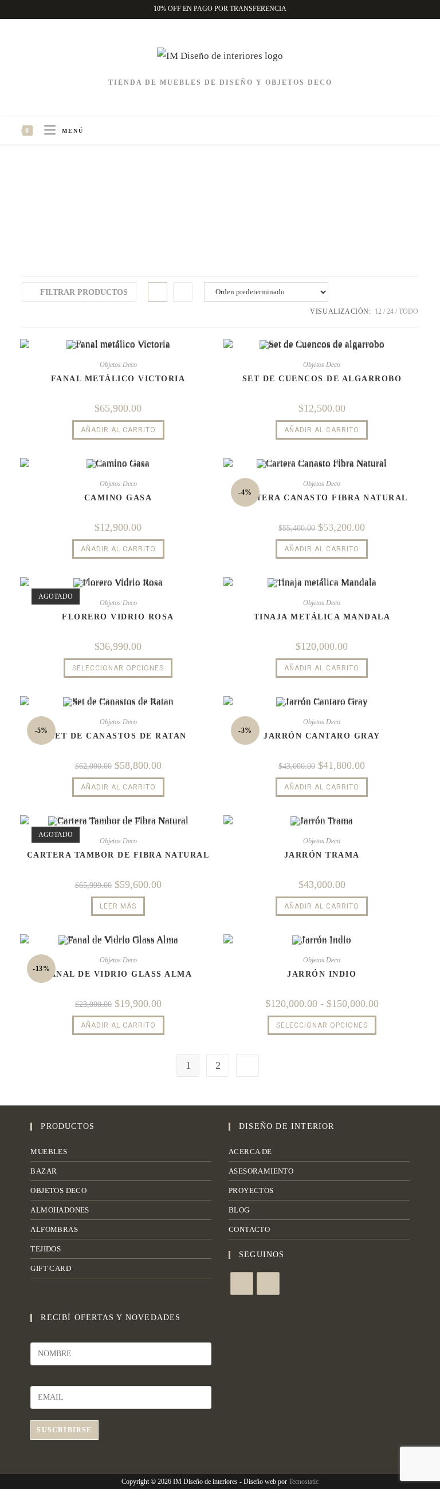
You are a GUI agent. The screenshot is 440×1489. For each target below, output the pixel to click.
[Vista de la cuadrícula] (157, 292)
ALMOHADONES (59, 1210)
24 (390, 311)
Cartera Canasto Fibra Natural (322, 497)
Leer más (118, 906)
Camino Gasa (118, 497)
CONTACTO (249, 1229)
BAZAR (43, 1171)
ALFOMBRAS (54, 1229)
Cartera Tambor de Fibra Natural (118, 855)
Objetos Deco (118, 365)
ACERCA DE (250, 1151)
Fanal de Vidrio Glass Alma (118, 974)
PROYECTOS (251, 1190)
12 (378, 311)
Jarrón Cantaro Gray (322, 736)
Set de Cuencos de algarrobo (322, 378)
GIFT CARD (50, 1268)
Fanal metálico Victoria (118, 378)
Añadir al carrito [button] (118, 430)
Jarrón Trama (322, 855)
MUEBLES (48, 1151)
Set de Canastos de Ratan (118, 736)
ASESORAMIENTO (261, 1171)
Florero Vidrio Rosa (118, 617)
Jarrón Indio (321, 974)
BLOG (239, 1210)
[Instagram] (268, 1283)
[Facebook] (241, 1283)
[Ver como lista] (182, 292)
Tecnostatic (304, 1482)
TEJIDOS (45, 1249)
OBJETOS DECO (58, 1190)
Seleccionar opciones (118, 668)
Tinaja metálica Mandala (322, 617)
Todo (408, 311)
